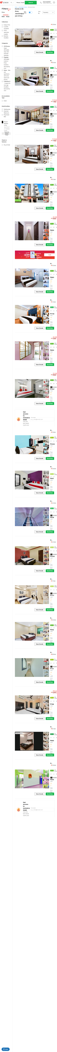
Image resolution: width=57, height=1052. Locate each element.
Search (31, 2)
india (16, 7)
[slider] (2, 15)
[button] (9, 9)
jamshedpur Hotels (22, 7)
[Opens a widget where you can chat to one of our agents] (5, 1049)
